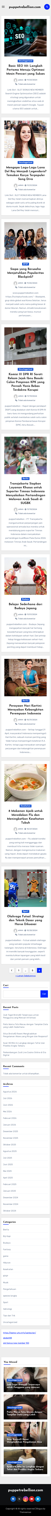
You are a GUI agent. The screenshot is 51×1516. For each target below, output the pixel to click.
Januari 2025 (9, 1191)
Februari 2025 (9, 1184)
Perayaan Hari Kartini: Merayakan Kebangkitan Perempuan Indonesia (25, 709)
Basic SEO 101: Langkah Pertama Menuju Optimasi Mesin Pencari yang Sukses (25, 70)
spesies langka (10, 1296)
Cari (5, 985)
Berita (25, 479)
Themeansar (25, 1512)
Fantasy (7, 1249)
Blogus (39, 1509)
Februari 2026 (10, 1118)
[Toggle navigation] (3, 6)
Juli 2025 (7, 1158)
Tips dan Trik (9, 1315)
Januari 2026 (9, 1125)
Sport (25, 911)
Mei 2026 (7, 1111)
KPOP (25, 264)
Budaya (25, 599)
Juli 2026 (7, 1098)
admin (20, 80)
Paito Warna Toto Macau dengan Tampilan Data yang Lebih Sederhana (24, 1415)
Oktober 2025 (9, 1144)
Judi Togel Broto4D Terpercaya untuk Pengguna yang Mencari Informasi (23, 1387)
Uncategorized (25, 61)
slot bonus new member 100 (16, 1343)
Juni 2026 (8, 1105)
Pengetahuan (9, 1289)
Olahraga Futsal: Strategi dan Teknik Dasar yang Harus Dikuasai (25, 920)
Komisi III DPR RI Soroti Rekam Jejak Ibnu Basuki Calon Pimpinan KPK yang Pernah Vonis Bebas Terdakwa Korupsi (25, 382)
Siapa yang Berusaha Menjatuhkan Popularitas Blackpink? (25, 273)
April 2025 (8, 1178)
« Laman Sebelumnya (25, 976)
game (5, 1256)
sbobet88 (7, 1338)
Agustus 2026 (10, 1092)
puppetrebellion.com (25, 7)
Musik (5, 1282)
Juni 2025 (8, 1164)
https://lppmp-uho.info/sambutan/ (19, 1333)
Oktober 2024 (9, 1211)
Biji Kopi (7, 1236)
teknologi (7, 1309)
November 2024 (10, 1204)
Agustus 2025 (10, 1151)
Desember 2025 (10, 1131)
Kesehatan (25, 806)
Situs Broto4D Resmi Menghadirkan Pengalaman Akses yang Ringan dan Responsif (25, 1442)
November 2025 (10, 1138)
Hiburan (7, 1263)
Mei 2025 (7, 1171)
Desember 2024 (10, 1197)
